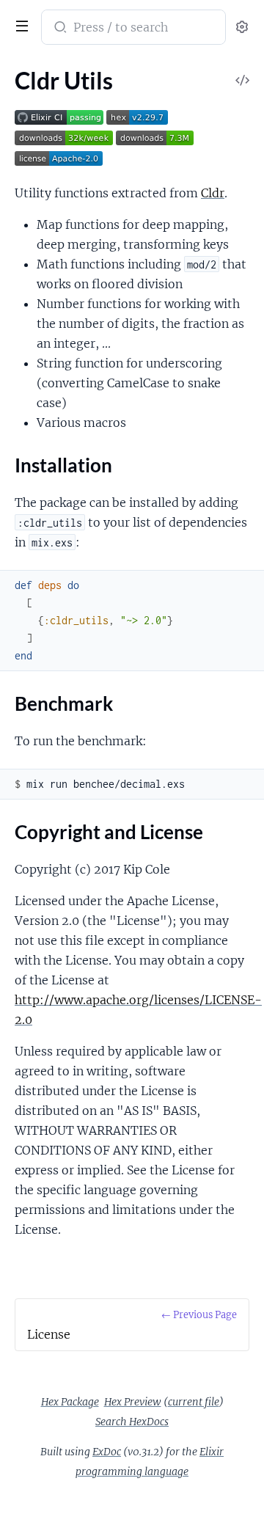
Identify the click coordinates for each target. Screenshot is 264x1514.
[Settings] (242, 27)
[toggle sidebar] (19, 24)
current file (193, 1401)
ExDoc (106, 1451)
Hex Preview (132, 1401)
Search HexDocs (132, 1421)
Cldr (212, 193)
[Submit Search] (59, 28)
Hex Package (70, 1401)
